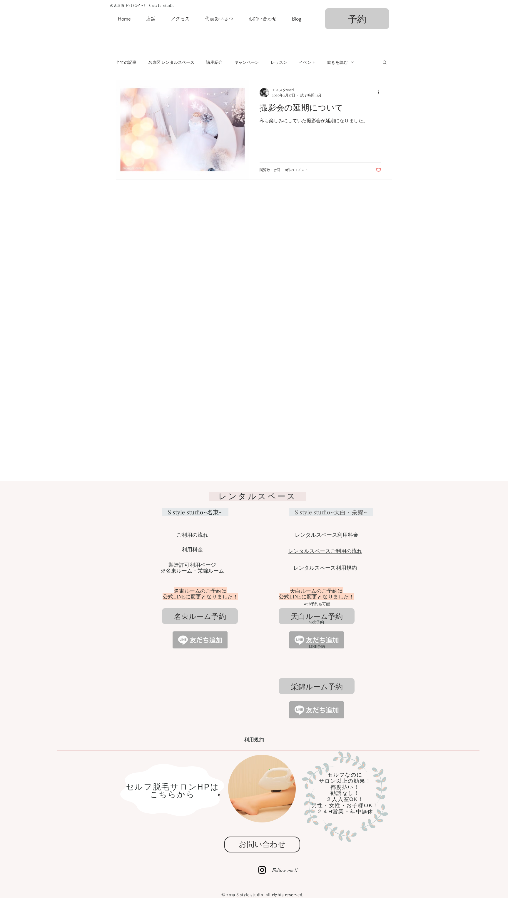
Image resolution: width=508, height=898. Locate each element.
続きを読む (337, 62)
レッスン (279, 62)
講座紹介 (214, 62)
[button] (384, 63)
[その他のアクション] (380, 92)
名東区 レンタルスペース (171, 62)
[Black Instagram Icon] (262, 870)
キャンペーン (246, 62)
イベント (307, 62)
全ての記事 (126, 62)
